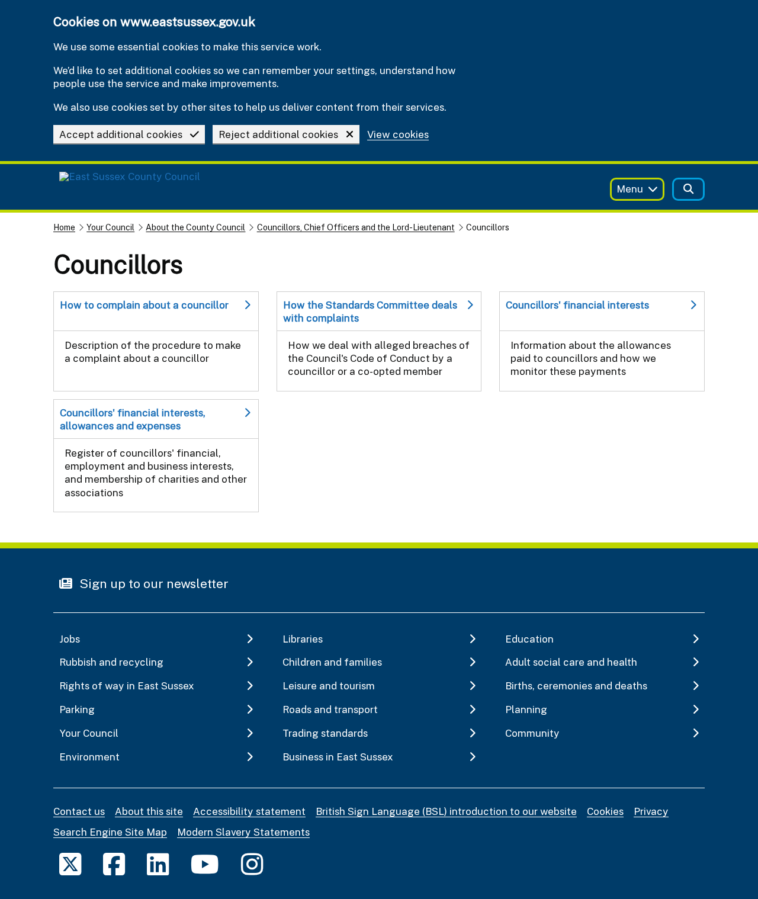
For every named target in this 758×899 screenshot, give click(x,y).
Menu (629, 188)
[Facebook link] (114, 863)
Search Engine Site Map (110, 832)
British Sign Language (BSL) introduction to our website (446, 811)
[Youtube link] (205, 863)
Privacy (651, 811)
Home (64, 227)
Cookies (605, 811)
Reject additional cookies (278, 134)
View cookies (398, 135)
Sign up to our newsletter (152, 583)
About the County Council (195, 227)
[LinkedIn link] (158, 863)
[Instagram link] (252, 863)
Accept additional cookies (120, 134)
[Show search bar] (688, 189)
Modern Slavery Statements (243, 832)
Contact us (79, 811)
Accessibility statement (249, 811)
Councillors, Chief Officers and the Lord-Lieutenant (356, 227)
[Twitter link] (70, 863)
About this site (149, 811)
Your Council (110, 227)
